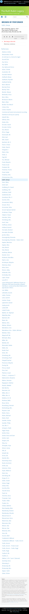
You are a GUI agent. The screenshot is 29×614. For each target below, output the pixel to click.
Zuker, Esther (6, 573)
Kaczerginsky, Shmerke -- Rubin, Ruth (13, 240)
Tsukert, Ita (5, 503)
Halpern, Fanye (6, 215)
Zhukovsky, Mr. (6, 566)
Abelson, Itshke (6, 52)
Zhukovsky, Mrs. (6, 568)
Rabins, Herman (6, 380)
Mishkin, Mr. (5, 343)
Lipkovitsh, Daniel (7, 303)
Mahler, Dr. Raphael (8, 313)
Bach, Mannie (6, 84)
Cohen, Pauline (6, 109)
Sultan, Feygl (5, 483)
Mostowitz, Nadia (7, 345)
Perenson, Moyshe (7, 363)
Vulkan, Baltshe (6, 506)
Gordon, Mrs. (6, 200)
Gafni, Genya (6, 180)
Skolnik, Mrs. (5, 458)
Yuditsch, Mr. (6, 553)
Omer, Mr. (5, 353)
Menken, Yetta (6, 333)
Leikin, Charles (6, 295)
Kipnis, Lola (5, 260)
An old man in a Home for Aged (11, 57)
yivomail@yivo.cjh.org (13, 602)
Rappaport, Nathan (7, 383)
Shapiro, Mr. (5, 440)
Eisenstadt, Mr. (6, 135)
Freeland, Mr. (6, 167)
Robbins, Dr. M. (6, 398)
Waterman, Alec (6, 521)
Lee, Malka (5, 290)
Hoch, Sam (5, 222)
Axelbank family (6, 82)
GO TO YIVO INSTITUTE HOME (9, 3)
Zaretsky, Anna (6, 561)
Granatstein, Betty (7, 202)
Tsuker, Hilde (6, 500)
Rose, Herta (5, 403)
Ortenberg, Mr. (6, 355)
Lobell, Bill (5, 308)
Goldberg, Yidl (6, 190)
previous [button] (4, 37)
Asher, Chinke (6, 69)
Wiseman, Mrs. (6, 531)
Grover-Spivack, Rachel (8, 210)
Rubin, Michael (6, 415)
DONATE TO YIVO (22, 3)
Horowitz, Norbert (7, 230)
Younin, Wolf (5, 536)
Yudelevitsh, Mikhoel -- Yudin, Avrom (12, 541)
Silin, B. (4, 450)
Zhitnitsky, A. (5, 563)
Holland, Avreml (6, 227)
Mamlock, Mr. (6, 318)
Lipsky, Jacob (5, 305)
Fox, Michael (5, 160)
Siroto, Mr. (5, 455)
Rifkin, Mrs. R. (6, 395)
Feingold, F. (5, 150)
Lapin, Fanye (5, 277)
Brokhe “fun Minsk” (7, 104)
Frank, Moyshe (6, 162)
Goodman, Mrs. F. (7, 197)
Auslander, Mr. (6, 72)
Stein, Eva (5, 473)
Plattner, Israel (6, 373)
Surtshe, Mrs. (6, 488)
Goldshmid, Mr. (6, 195)
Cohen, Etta (5, 107)
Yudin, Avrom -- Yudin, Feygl (10, 548)
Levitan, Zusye (6, 300)
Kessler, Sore (6, 255)
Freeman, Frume (7, 170)
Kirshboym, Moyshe (8, 262)
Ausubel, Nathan (7, 74)
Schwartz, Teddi (6, 428)
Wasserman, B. (6, 516)
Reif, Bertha (5, 388)
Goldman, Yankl (6, 192)
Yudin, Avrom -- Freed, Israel (10, 546)
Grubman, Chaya (7, 212)
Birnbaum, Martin (7, 99)
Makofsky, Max (6, 315)
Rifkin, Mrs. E (5, 393)
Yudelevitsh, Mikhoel (8, 538)
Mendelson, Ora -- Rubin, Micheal (11, 330)
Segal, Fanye (5, 430)
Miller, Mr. (5, 340)
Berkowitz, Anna (6, 94)
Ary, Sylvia (5, 64)
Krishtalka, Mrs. (6, 275)
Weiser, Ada (5, 526)
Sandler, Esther (6, 420)
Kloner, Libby (6, 270)
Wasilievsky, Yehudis (8, 513)
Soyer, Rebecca (6, 470)
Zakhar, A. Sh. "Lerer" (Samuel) (11, 558)
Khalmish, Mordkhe (7, 257)
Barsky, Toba (5, 89)
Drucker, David (6, 124)
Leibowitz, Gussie (7, 293)
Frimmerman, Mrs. (7, 177)
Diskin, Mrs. (5, 122)
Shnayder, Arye (6, 445)
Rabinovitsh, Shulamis (8, 378)
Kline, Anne (5, 267)
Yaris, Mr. (4, 533)
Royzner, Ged (6, 410)
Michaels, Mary (6, 338)
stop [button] (12, 37)
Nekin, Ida (5, 348)
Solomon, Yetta (6, 468)
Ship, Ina (4, 443)
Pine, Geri (5, 370)
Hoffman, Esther (7, 225)
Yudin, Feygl (5, 551)
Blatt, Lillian (5, 102)
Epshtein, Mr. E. (6, 142)
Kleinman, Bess (6, 265)
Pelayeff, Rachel (6, 360)
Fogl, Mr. (4, 157)
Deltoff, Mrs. (5, 117)
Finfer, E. (4, 155)
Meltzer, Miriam (6, 325)
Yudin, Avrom (6, 543)
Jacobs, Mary (5, 235)
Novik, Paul (5, 350)
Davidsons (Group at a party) (10, 114)
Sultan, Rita (5, 485)
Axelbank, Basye (6, 77)
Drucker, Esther (6, 127)
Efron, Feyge (5, 132)
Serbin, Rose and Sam (8, 435)
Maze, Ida (5, 320)
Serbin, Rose (5, 433)
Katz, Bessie (5, 250)
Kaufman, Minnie (7, 252)
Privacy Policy (16, 611)
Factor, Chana (6, 145)
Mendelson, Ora (6, 328)
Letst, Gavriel (6, 298)
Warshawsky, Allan (7, 508)
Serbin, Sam (5, 438)
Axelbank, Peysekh (7, 79)
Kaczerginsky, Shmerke (8, 237)
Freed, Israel (5, 165)
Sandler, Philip (6, 423)
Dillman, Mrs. (6, 119)
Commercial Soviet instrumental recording (14, 112)
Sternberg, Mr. (6, 475)
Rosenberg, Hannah (8, 405)
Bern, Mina (5, 97)
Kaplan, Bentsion (7, 242)
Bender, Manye (6, 92)
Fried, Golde (5, 172)
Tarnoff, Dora (6, 491)
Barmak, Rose (6, 87)
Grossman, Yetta (7, 207)
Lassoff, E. (5, 280)
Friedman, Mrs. (6, 175)
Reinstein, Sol (6, 390)
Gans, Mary (5, 182)
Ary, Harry (5, 62)
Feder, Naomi (6, 147)
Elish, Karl (5, 137)
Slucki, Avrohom (6, 463)
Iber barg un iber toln (9, 41)
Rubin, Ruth (5, 418)
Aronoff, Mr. (5, 59)
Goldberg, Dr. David (8, 187)
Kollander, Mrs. (6, 272)
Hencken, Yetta (6, 217)
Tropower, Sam (6, 498)
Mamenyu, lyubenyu (9, 44)
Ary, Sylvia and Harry (8, 67)
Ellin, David (5, 139)
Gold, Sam (5, 185)
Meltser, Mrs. (6, 323)
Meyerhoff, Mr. (6, 335)
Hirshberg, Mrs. (6, 220)
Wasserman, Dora (7, 518)
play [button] (7, 36)
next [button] (10, 37)
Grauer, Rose (6, 205)
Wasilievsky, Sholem (8, 511)
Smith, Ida (5, 465)
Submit (27, 17)
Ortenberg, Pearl (7, 358)
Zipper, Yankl (6, 571)
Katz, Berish (5, 247)
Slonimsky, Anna (7, 460)
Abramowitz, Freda (7, 54)
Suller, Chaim (6, 480)
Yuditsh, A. (5, 556)
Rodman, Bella (6, 400)
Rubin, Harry (5, 413)
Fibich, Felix (5, 152)
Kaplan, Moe (5, 245)
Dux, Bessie (5, 130)
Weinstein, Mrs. (6, 523)
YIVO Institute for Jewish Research (13, 608)
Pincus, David (6, 368)
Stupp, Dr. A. (5, 478)
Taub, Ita (4, 493)
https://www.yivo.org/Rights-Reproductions (16, 594)
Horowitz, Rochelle (7, 232)
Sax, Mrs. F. (5, 425)
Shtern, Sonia (6, 448)
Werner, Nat (5, 528)
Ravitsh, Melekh (6, 385)
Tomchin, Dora (6, 496)
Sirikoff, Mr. (5, 453)
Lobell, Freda (6, 310)
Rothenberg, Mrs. (7, 408)
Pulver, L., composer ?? (8, 375)
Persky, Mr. (5, 365)
